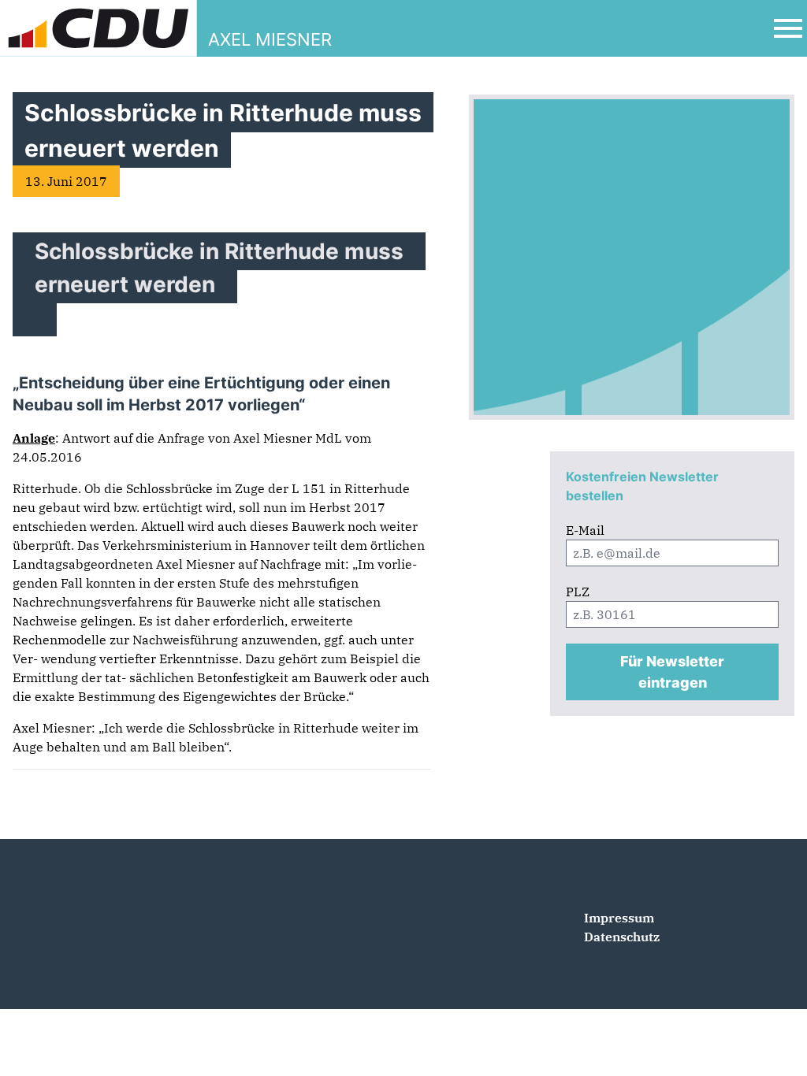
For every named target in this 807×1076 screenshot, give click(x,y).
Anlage (34, 438)
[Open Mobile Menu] (788, 28)
